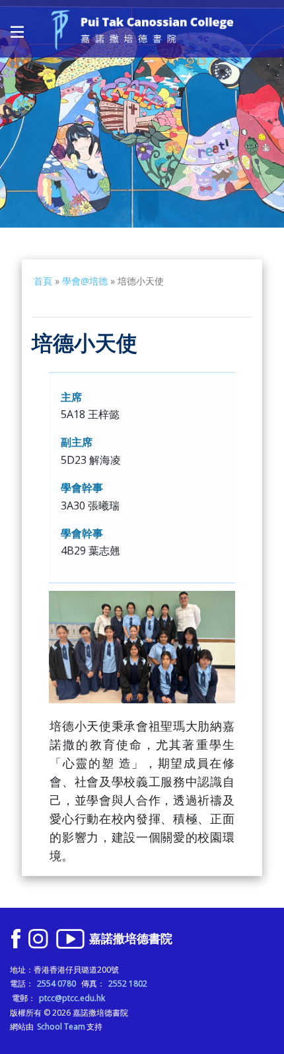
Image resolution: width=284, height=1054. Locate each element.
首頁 (43, 281)
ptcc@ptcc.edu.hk (72, 998)
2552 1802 (127, 983)
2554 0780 (56, 983)
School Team (61, 1026)
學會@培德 (85, 281)
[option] (142, 114)
